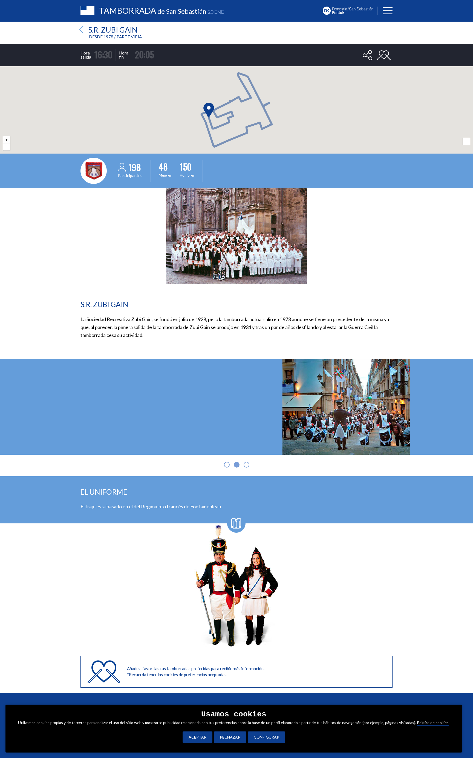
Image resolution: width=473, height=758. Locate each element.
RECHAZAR (230, 737)
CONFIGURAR (266, 737)
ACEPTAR (197, 737)
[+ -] (236, 99)
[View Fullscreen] (466, 141)
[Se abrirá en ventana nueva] (350, 10)
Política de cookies (433, 722)
